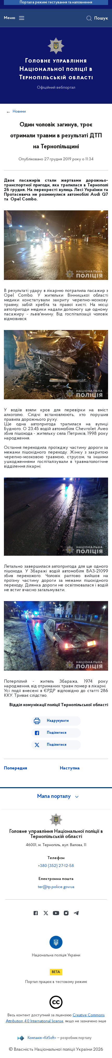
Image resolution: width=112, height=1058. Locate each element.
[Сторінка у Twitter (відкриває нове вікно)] (46, 913)
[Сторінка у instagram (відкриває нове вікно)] (66, 913)
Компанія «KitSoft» (42, 1038)
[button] (56, 796)
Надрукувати (58, 721)
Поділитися (56, 733)
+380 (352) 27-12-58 (56, 866)
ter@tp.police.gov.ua (56, 887)
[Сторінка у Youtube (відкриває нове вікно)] (56, 913)
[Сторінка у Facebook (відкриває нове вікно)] (36, 913)
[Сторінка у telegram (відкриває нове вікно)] (76, 913)
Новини (19, 111)
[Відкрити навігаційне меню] (21, 18)
